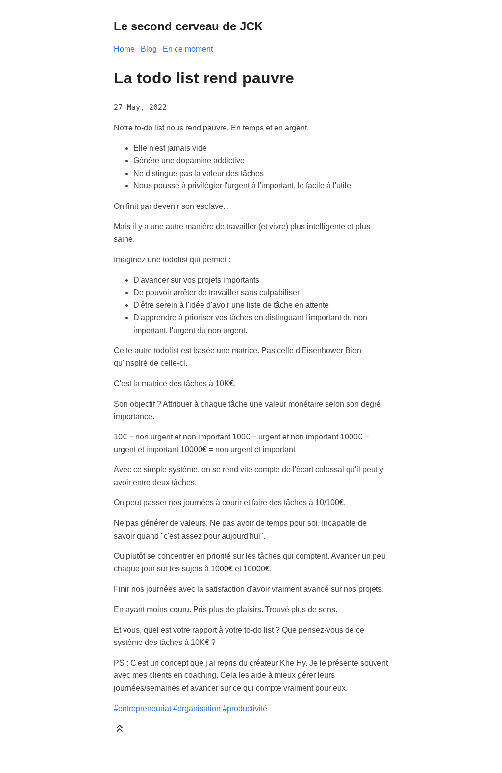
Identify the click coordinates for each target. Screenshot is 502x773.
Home (124, 49)
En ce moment (188, 49)
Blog (149, 49)
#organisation (197, 708)
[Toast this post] (120, 730)
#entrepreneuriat (142, 708)
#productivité (245, 708)
